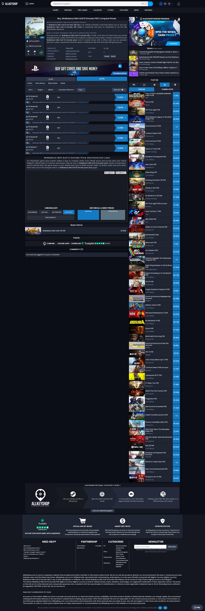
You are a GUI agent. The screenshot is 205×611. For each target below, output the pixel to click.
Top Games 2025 (122, 560)
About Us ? (27, 546)
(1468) (107, 243)
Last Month (68, 212)
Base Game (52, 83)
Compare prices (82, 102)
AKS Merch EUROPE (119, 566)
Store (30, 90)
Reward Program (122, 552)
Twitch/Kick (81, 546)
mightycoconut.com (72, 51)
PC (104, 48)
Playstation (108, 557)
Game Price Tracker (120, 549)
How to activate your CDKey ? (34, 554)
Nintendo (107, 563)
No (165, 608)
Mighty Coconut (71, 54)
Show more (157, 48)
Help (198, 607)
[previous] (27, 37)
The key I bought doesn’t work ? (34, 552)
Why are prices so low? (31, 550)
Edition (50, 90)
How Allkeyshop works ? (31, 548)
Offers (29, 83)
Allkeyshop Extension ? (31, 558)
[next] (42, 37)
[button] (178, 3)
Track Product (50, 217)
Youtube (98, 546)
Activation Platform (66, 90)
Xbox (105, 552)
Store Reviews (121, 558)
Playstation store (71, 59)
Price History (40, 83)
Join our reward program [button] (102, 511)
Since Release (32, 212)
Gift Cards (119, 554)
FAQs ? (25, 556)
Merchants (80, 548)
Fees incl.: (117, 90)
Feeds (63, 83)
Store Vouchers (121, 546)
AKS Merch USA (121, 562)
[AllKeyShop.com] (10, 3)
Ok (160, 608)
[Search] (150, 3)
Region (40, 90)
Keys (80, 90)
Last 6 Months (56, 212)
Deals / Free (120, 556)
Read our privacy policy (149, 608)
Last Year (45, 212)
